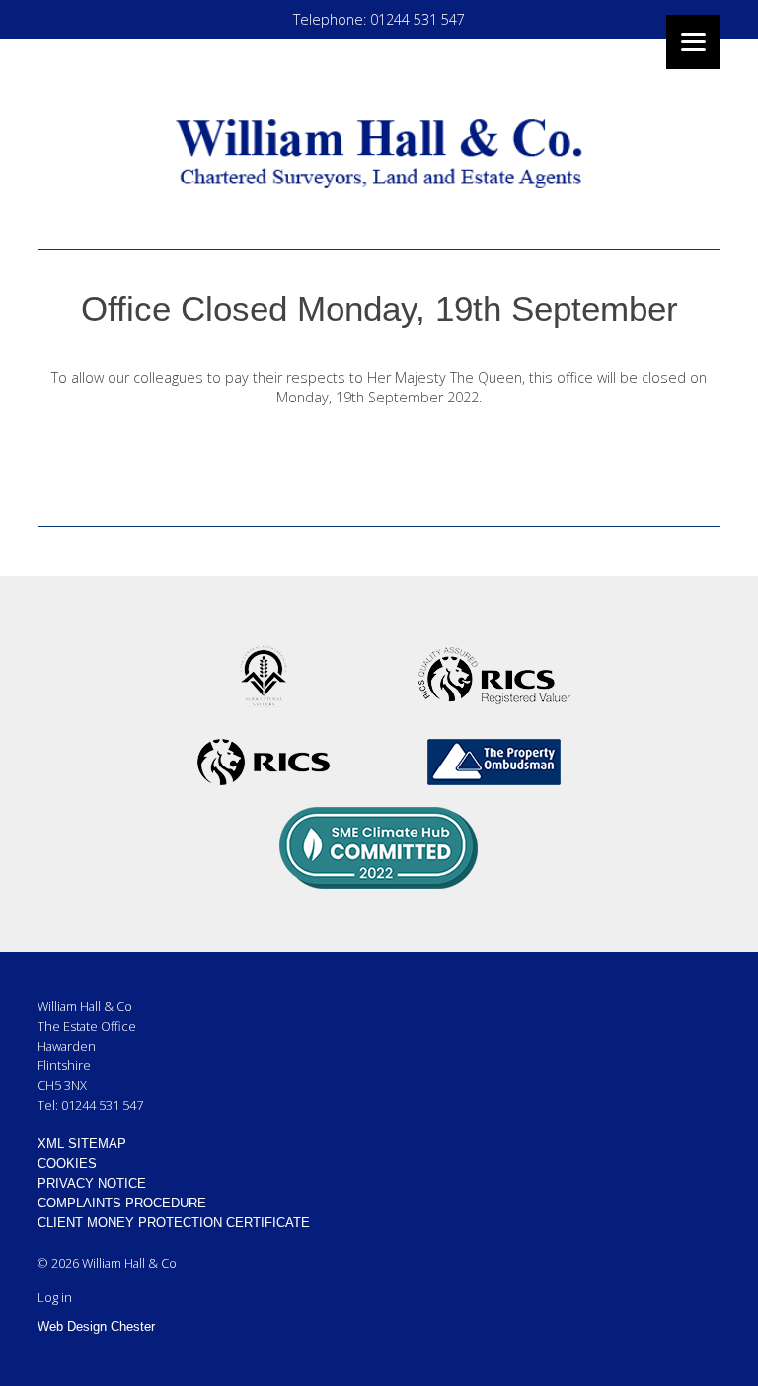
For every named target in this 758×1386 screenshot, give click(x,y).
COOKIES (67, 1163)
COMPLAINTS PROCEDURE (122, 1203)
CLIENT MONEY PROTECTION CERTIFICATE (174, 1222)
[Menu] (693, 42)
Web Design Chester (96, 1326)
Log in (55, 1297)
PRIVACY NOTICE (92, 1183)
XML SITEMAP (82, 1143)
